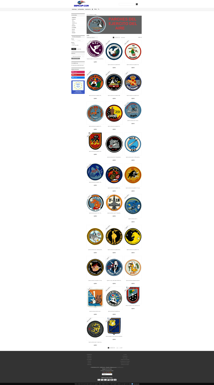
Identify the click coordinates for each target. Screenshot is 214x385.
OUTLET (89, 362)
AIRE (73, 20)
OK (132, 383)
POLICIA (73, 29)
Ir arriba (125, 354)
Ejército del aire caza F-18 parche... (114, 213)
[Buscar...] (99, 9)
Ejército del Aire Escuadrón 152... (114, 187)
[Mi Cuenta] (92, 9)
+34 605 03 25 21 (120, 367)
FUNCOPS (73, 25)
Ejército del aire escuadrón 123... (133, 249)
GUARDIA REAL (74, 23)
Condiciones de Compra (125, 361)
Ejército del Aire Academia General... (133, 280)
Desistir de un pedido (125, 362)
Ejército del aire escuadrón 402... (133, 95)
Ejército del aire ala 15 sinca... (133, 120)
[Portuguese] (107, 372)
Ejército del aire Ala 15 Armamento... (114, 157)
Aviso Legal (125, 357)
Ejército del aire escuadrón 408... (114, 95)
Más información (136, 383)
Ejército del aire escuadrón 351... (114, 126)
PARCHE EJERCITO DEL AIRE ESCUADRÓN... (95, 58)
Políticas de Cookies (125, 364)
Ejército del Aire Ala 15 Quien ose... (95, 342)
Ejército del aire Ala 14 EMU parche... (133, 157)
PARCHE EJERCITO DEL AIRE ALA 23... (133, 305)
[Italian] (106, 372)
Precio (93, 37)
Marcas (72, 42)
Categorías (81, 9)
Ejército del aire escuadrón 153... (95, 182)
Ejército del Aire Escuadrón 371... (95, 126)
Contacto (88, 9)
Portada (74, 9)
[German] (105, 372)
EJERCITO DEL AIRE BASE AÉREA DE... (114, 280)
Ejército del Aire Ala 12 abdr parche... (95, 249)
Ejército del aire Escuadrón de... (114, 311)
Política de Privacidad (125, 359)
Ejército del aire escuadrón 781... (95, 95)
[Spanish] (109, 372)
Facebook (75, 77)
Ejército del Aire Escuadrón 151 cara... (133, 187)
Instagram (75, 72)
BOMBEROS (74, 17)
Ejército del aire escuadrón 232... (95, 151)
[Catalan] (110, 372)
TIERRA (73, 24)
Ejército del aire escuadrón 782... (133, 64)
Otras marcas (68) (75, 45)
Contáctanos (125, 356)
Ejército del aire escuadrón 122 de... (95, 280)
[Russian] (108, 372)
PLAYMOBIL (74, 27)
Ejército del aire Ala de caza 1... (95, 311)
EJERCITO (74, 19)
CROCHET (73, 32)
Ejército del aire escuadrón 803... (114, 64)
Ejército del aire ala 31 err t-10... (95, 213)
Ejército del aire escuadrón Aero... (114, 249)
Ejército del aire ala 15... (132, 218)
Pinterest (75, 74)
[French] (104, 372)
